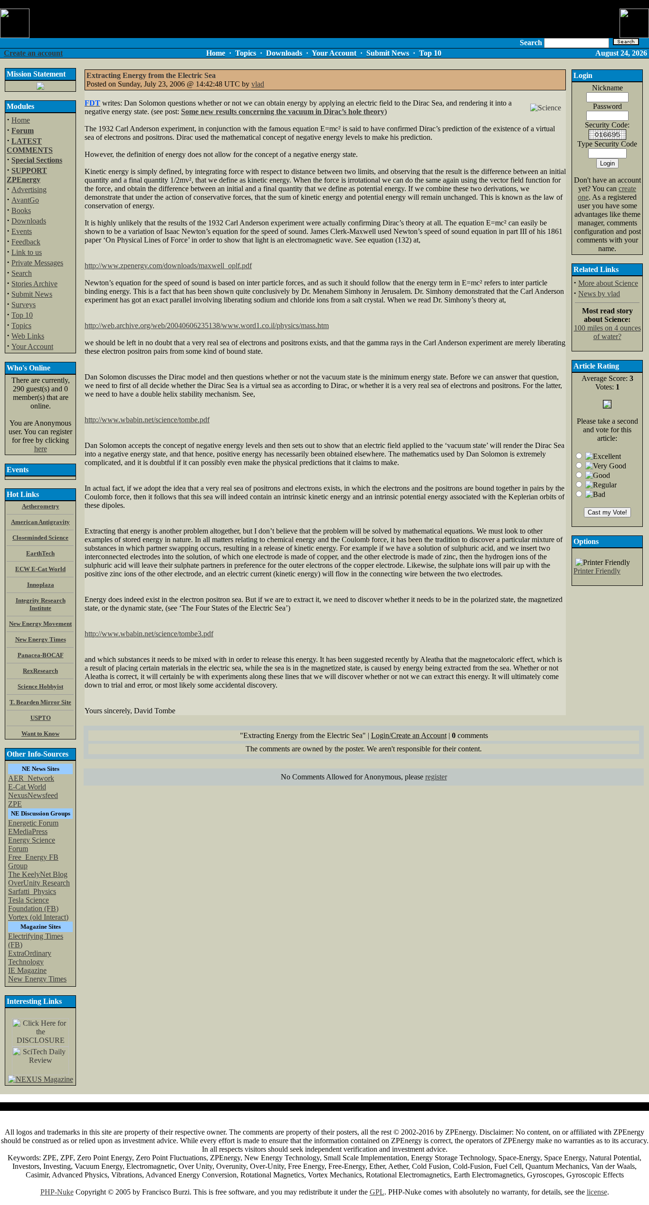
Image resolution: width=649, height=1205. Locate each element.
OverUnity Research (39, 883)
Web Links (27, 336)
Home (20, 120)
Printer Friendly (596, 571)
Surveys (23, 305)
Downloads (28, 221)
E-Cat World (27, 787)
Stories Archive (34, 284)
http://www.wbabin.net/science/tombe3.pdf (149, 634)
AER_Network (31, 778)
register (436, 777)
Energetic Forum (33, 823)
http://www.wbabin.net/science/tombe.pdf (147, 420)
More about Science (608, 283)
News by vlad (599, 294)
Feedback (25, 242)
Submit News (31, 294)
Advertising (29, 189)
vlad (257, 84)
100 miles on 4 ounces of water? (607, 332)
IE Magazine (27, 970)
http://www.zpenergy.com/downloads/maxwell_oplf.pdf (168, 266)
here (40, 449)
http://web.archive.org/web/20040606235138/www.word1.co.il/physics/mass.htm (207, 325)
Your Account (32, 346)
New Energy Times (37, 979)
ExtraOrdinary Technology (29, 957)
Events (21, 231)
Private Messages (37, 263)
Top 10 (22, 315)
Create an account (33, 53)
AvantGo (25, 200)
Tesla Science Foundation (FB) (33, 904)
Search (21, 273)
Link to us (26, 252)
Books (21, 210)
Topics (21, 325)
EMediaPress (28, 831)
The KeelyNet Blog (37, 874)
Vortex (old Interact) (38, 917)
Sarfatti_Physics (32, 891)
